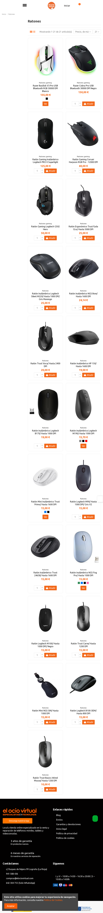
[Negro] (47, 99)
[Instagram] (59, 869)
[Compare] (59, 49)
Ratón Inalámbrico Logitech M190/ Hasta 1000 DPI (83, 432)
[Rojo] (86, 441)
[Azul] (45, 512)
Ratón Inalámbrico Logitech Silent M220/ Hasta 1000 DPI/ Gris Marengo (45, 296)
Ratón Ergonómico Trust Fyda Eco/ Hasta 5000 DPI (83, 228)
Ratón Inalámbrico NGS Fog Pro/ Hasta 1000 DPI (83, 574)
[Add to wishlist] (59, 44)
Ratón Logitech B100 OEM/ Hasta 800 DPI (83, 712)
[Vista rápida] (59, 53)
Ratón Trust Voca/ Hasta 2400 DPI (45, 364)
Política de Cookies (53, 900)
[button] (33, 5)
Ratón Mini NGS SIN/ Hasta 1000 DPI (45, 712)
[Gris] (80, 441)
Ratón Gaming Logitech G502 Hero (45, 228)
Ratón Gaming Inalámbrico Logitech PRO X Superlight (45, 160)
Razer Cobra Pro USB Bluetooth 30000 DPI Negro (83, 87)
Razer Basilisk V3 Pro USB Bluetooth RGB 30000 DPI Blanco (45, 88)
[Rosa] (88, 583)
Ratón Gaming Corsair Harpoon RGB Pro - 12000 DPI (83, 160)
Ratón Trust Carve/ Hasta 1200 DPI (83, 645)
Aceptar (11, 906)
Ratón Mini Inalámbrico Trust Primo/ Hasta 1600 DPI (45, 503)
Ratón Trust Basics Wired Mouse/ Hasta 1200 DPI (45, 779)
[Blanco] (44, 99)
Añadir (90, 104)
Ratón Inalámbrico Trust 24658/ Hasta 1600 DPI (45, 574)
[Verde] (79, 583)
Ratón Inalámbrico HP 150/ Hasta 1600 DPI (83, 364)
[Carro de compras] (78, 5)
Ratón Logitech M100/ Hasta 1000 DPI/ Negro (45, 645)
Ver (45, 104)
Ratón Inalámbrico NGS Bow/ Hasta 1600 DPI (83, 295)
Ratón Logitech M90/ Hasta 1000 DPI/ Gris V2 (83, 503)
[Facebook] (55, 869)
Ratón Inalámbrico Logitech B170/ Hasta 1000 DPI (45, 432)
